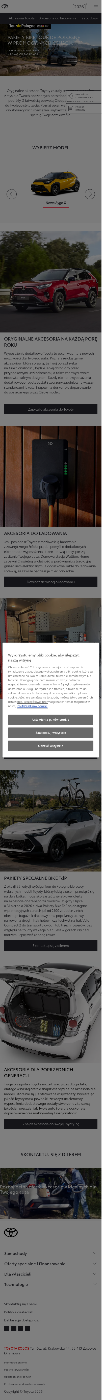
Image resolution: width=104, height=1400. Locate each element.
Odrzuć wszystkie (50, 746)
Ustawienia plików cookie (50, 719)
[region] (51, 700)
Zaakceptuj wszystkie (51, 732)
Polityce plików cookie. (32, 706)
